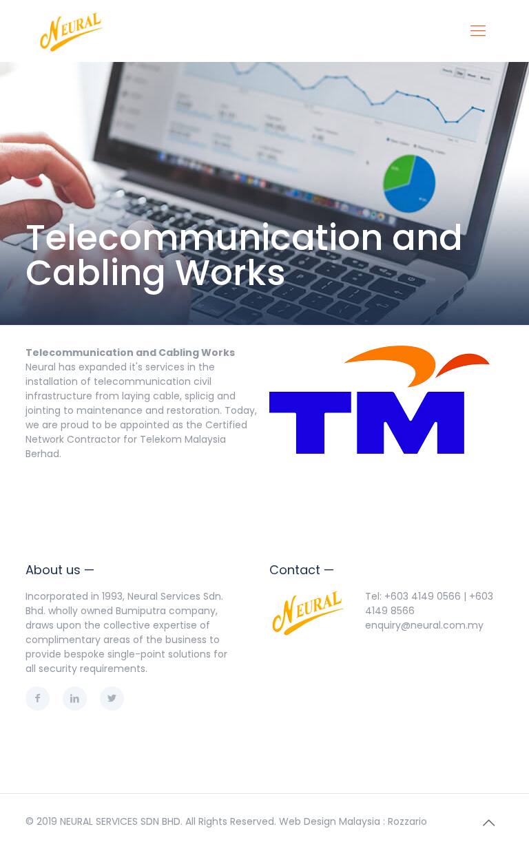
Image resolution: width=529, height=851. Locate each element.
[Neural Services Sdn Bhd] (71, 31)
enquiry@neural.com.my (424, 625)
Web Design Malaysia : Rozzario (353, 821)
